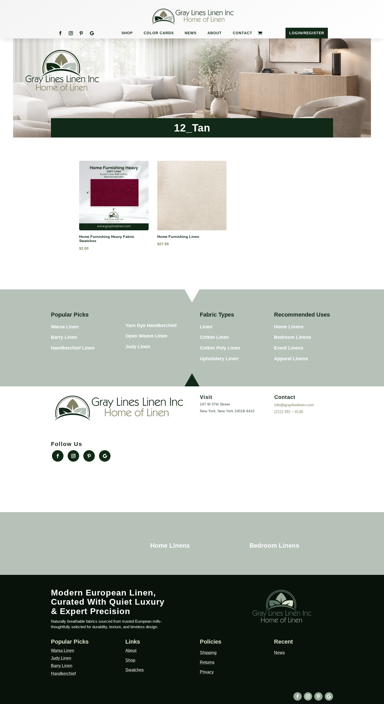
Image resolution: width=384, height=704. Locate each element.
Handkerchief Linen (73, 348)
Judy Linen (137, 346)
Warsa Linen (65, 326)
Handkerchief (63, 673)
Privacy (207, 672)
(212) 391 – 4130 (288, 411)
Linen (206, 326)
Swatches (134, 670)
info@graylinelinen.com (294, 405)
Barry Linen (64, 337)
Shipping (208, 652)
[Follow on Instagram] (71, 33)
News (190, 33)
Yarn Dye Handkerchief (151, 325)
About (214, 33)
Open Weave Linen (146, 336)
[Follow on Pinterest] (81, 33)
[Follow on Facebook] (60, 33)
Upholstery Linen (219, 358)
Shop (127, 33)
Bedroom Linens (292, 337)
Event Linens (288, 348)
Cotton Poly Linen (220, 348)
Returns (207, 662)
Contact (242, 33)
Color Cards (159, 33)
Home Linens (289, 326)
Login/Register (306, 33)
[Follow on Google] (92, 33)
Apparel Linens (291, 358)
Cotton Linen (214, 337)
